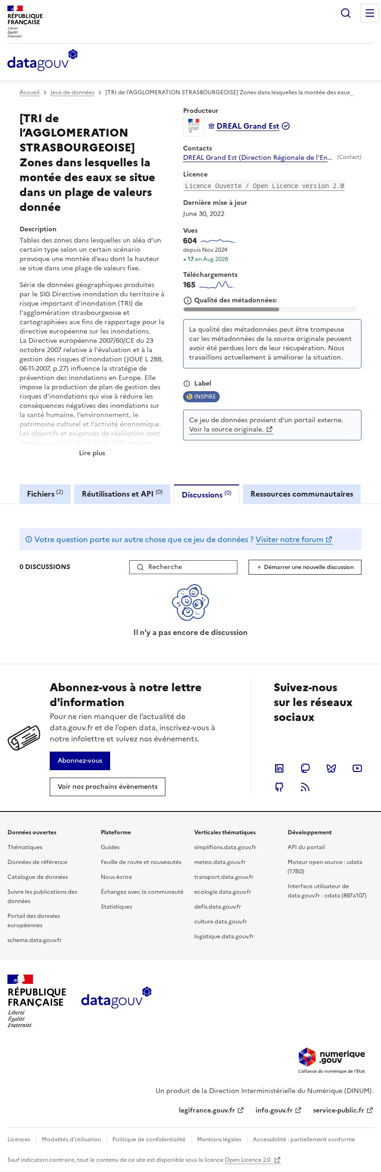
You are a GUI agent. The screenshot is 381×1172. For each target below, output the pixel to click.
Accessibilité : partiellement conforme (304, 1139)
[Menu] (370, 13)
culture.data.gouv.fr (220, 921)
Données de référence (37, 862)
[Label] (186, 383)
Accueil (29, 92)
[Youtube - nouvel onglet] (357, 768)
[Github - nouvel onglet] (279, 787)
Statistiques (116, 907)
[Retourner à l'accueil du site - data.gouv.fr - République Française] (116, 1001)
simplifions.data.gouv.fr (225, 847)
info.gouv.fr (274, 1110)
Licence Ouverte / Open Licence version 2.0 (264, 185)
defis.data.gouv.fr (217, 907)
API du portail (306, 847)
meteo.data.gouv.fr (220, 862)
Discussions (206, 494)
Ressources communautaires (301, 493)
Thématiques (24, 847)
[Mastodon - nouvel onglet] (305, 768)
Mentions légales (219, 1139)
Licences (18, 1139)
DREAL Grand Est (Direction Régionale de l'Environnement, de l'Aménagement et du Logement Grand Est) (258, 158)
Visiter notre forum (289, 539)
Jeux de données (72, 92)
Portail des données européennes (33, 921)
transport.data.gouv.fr (224, 877)
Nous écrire (116, 877)
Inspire (205, 397)
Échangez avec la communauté (142, 892)
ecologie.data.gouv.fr (222, 892)
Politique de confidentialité (148, 1139)
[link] (80, 761)
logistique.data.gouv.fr (224, 936)
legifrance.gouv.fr (207, 1110)
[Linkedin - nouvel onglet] (279, 768)
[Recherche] (345, 13)
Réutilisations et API (122, 493)
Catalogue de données (37, 877)
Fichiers (45, 493)
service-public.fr (338, 1110)
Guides (110, 847)
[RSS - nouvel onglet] (305, 787)
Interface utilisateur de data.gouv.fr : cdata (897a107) (327, 891)
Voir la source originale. (226, 429)
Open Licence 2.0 (248, 1160)
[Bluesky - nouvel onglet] (331, 768)
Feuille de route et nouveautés (141, 862)
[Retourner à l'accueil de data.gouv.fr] (42, 60)
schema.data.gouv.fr (34, 940)
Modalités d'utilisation (71, 1139)
